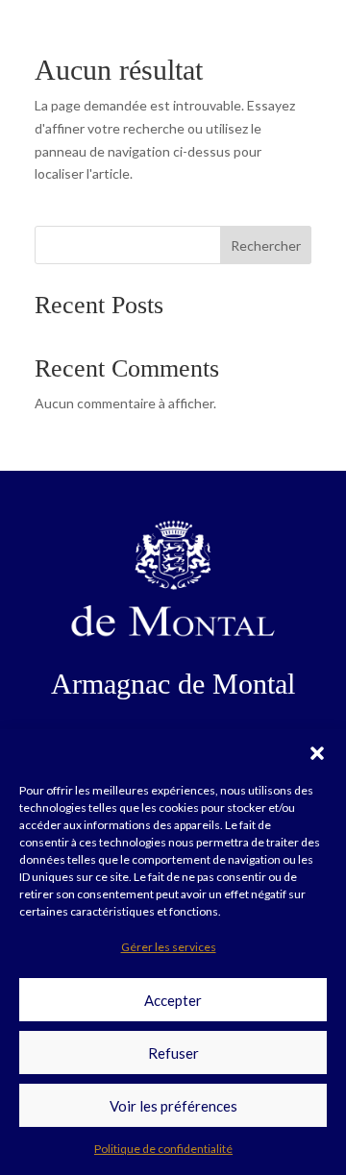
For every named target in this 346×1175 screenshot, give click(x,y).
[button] (317, 753)
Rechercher (266, 245)
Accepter (173, 1000)
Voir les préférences (173, 1105)
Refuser (173, 1053)
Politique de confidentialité (163, 1148)
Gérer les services (168, 947)
